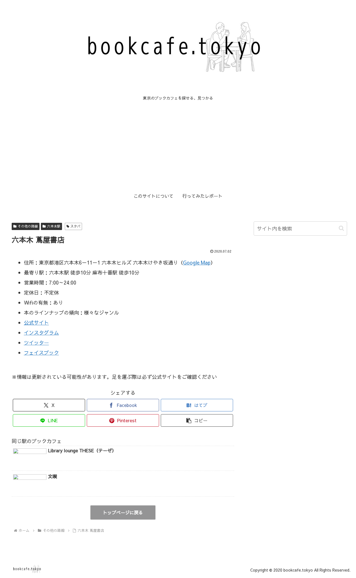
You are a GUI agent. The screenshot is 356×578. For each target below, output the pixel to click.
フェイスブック (41, 352)
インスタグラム (41, 332)
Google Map (197, 262)
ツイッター (36, 342)
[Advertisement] (178, 146)
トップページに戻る (123, 512)
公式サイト (36, 322)
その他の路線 (28, 226)
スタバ (75, 226)
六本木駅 (53, 226)
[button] (197, 420)
